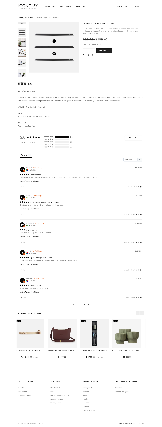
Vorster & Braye (89, 410)
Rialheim (86, 407)
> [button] (88, 304)
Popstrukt (86, 403)
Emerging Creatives (90, 388)
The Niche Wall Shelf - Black (97, 350)
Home (20, 18)
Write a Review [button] (134, 138)
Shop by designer (122, 392)
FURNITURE (49, 7)
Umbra (85, 395)
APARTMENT (65, 7)
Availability (86, 44)
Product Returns (56, 399)
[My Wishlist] (126, 6)
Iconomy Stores (24, 395)
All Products (29, 18)
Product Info (25, 84)
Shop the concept (122, 388)
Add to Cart (104, 51)
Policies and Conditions (59, 395)
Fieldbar (86, 392)
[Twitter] (84, 55)
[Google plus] (89, 55)
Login (119, 6)
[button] (137, 187)
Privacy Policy (55, 403)
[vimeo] (93, 55)
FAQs (52, 392)
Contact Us (22, 392)
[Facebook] (87, 55)
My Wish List (55, 388)
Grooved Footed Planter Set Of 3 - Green (134, 350)
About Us (21, 388)
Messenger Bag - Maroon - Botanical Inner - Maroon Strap (77, 350)
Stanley (86, 399)
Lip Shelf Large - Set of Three (29, 181)
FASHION (80, 7)
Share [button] (24, 187)
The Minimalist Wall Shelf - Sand (33, 350)
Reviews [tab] (24, 155)
